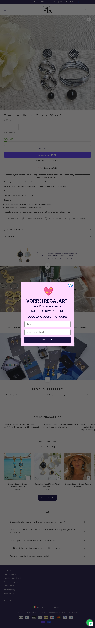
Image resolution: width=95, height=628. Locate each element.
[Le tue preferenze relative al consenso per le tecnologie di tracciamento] (91, 624)
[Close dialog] (71, 285)
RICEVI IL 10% (47, 339)
